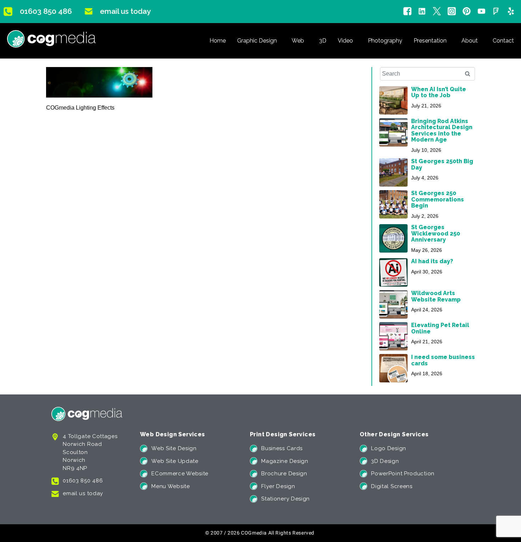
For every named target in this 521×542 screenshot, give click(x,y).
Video (345, 40)
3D (322, 40)
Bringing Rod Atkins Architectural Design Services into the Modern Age (441, 130)
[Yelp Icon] (510, 11)
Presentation (430, 40)
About (469, 40)
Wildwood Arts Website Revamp (436, 296)
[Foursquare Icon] (496, 11)
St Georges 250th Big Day (442, 164)
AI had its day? (432, 261)
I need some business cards (443, 360)
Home (217, 40)
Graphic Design (257, 40)
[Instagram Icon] (451, 11)
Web (298, 40)
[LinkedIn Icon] (421, 11)
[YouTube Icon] (481, 11)
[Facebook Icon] (407, 11)
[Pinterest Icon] (466, 11)
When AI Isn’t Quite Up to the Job (438, 92)
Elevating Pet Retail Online (440, 328)
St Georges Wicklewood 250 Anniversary (435, 233)
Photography (385, 40)
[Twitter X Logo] (436, 11)
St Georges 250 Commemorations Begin (437, 199)
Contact (503, 40)
